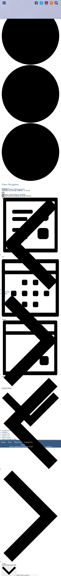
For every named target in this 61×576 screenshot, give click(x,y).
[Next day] (30, 562)
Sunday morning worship (14, 194)
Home (3, 442)
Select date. (20, 575)
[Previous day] (30, 469)
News (10, 442)
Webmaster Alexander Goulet (23, 447)
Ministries (18, 442)
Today (4, 563)
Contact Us (28, 442)
